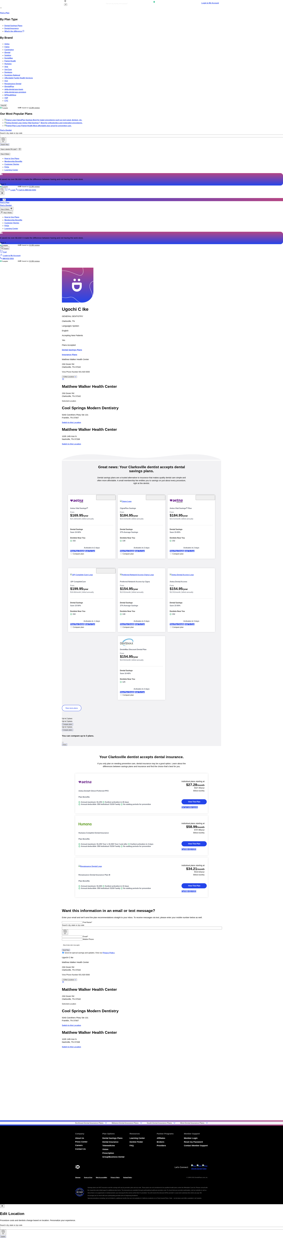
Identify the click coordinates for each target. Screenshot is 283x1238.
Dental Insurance (11, 28)
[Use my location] (3, 140)
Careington (9, 50)
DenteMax (8, 58)
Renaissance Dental (12, 84)
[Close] (63, 742)
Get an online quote (190, 807)
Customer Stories (11, 164)
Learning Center (11, 170)
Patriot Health (10, 61)
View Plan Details (77, 551)
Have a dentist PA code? (9, 149)
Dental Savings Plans (13, 26)
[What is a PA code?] (19, 149)
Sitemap (77, 1177)
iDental (7, 52)
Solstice (7, 55)
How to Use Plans (11, 158)
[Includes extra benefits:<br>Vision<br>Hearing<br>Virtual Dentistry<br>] (106, 497)
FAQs (6, 167)
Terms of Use (88, 1177)
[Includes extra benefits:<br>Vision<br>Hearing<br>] (155, 497)
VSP (6, 98)
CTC (6, 101)
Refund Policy (127, 1177)
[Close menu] (2, 193)
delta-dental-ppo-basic (13, 89)
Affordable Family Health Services (18, 78)
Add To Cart (90, 551)
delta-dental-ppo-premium (15, 92)
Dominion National (12, 75)
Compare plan (78, 554)
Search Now (5, 144)
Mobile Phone (88, 939)
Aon (6, 81)
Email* (85, 936)
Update (3, 1236)
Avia (6, 67)
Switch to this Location (71, 422)
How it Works (5, 154)
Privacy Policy (109, 953)
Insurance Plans (69, 355)
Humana (7, 64)
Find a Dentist (6, 130)
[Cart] (6, 190)
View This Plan (194, 802)
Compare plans (67, 724)
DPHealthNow (10, 95)
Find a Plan (4, 13)
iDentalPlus (9, 86)
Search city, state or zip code (11, 133)
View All (3, 105)
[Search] (2, 189)
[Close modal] (2, 1206)
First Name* (87, 922)
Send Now (66, 950)
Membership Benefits (13, 161)
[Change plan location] (65, 4)
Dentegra (8, 72)
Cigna (6, 47)
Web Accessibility (101, 1177)
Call (189, 849)
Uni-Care (8, 69)
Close (64, 745)
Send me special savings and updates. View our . (90, 953)
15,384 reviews (34, 108)
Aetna (6, 44)
